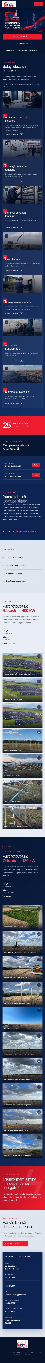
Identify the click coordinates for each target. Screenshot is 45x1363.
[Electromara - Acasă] (9, 4)
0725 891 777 (38, 4)
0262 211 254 (10, 1277)
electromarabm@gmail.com (15, 1295)
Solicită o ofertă (22, 36)
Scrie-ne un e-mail (15, 1243)
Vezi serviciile (22, 44)
